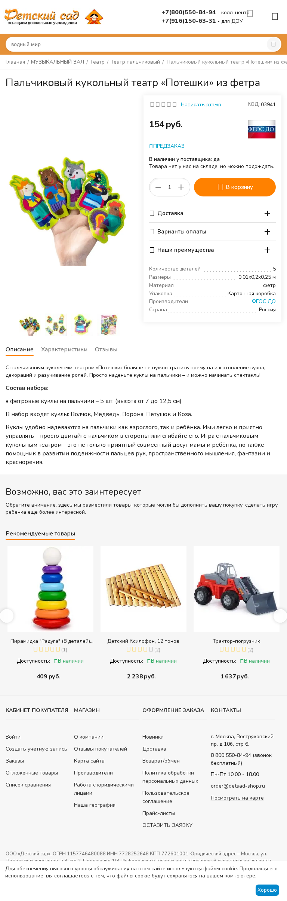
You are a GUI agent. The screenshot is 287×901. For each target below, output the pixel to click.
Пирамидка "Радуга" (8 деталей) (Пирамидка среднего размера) (50, 641)
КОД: (254, 104)
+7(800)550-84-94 (189, 12)
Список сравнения (28, 784)
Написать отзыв (201, 104)
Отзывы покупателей (100, 748)
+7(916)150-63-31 (189, 21)
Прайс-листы (158, 813)
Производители (93, 772)
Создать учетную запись (36, 748)
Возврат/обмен (161, 760)
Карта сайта (89, 760)
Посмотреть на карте (237, 797)
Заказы (15, 760)
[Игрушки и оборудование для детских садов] (55, 16)
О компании (89, 736)
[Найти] (273, 44)
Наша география (94, 805)
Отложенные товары (32, 772)
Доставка (154, 748)
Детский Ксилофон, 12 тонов (143, 641)
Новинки (153, 736)
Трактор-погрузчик (236, 641)
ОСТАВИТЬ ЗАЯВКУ (167, 825)
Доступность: (33, 661)
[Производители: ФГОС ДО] (262, 128)
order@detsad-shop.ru (238, 785)
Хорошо (267, 890)
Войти (13, 736)
